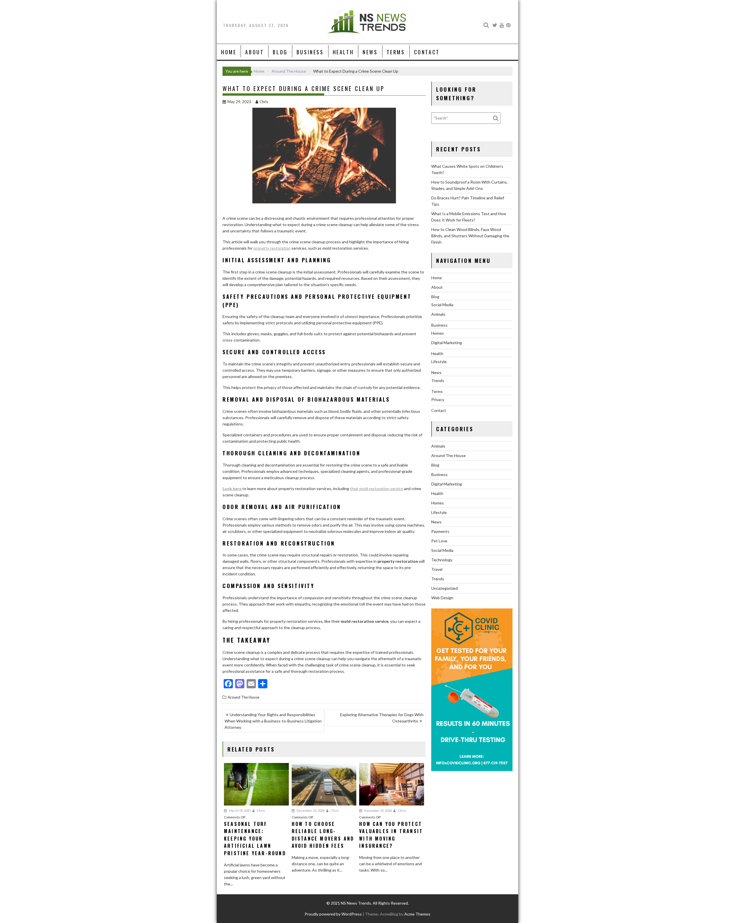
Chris (264, 101)
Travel (436, 569)
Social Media (442, 304)
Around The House (243, 697)
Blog (280, 52)
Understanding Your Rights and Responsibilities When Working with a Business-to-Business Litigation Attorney (273, 721)
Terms (396, 52)
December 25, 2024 (310, 810)
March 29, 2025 (239, 810)
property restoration (272, 248)
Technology (441, 559)
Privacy (437, 399)
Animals (438, 314)
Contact (427, 52)
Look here (232, 488)
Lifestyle (439, 361)
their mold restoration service (376, 488)
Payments (440, 531)
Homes (437, 333)
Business (310, 52)
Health (343, 52)
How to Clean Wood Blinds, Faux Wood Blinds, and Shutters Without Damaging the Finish (470, 235)
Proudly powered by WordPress (333, 914)
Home (228, 52)
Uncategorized (444, 588)
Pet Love (439, 540)
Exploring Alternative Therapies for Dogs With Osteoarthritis (381, 717)
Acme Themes (417, 914)
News (370, 52)
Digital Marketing (446, 342)
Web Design (442, 597)
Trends (437, 380)
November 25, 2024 (377, 810)
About (254, 52)
